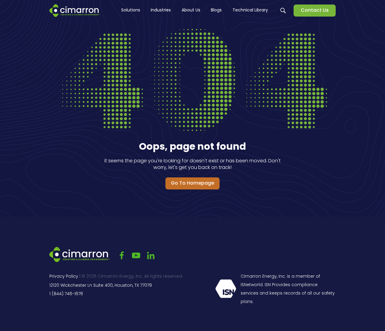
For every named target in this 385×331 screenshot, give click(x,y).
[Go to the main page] (74, 10)
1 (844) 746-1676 (66, 294)
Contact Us (315, 10)
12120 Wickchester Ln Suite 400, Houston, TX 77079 (100, 285)
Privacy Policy (63, 276)
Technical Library (250, 10)
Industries (161, 10)
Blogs (216, 10)
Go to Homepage (192, 183)
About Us (191, 10)
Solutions (130, 10)
